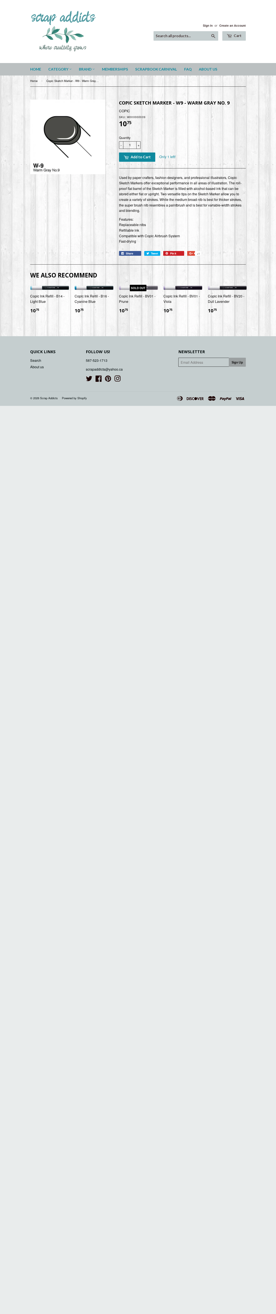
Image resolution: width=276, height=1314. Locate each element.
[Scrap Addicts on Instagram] (117, 379)
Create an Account (232, 25)
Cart (237, 35)
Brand (85, 69)
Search (35, 360)
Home (35, 69)
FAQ (188, 69)
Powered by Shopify (74, 398)
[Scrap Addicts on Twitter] (89, 379)
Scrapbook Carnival (156, 69)
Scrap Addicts (49, 398)
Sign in (208, 25)
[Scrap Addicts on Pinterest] (108, 379)
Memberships (115, 69)
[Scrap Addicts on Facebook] (98, 379)
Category (58, 69)
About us (208, 69)
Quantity (124, 138)
